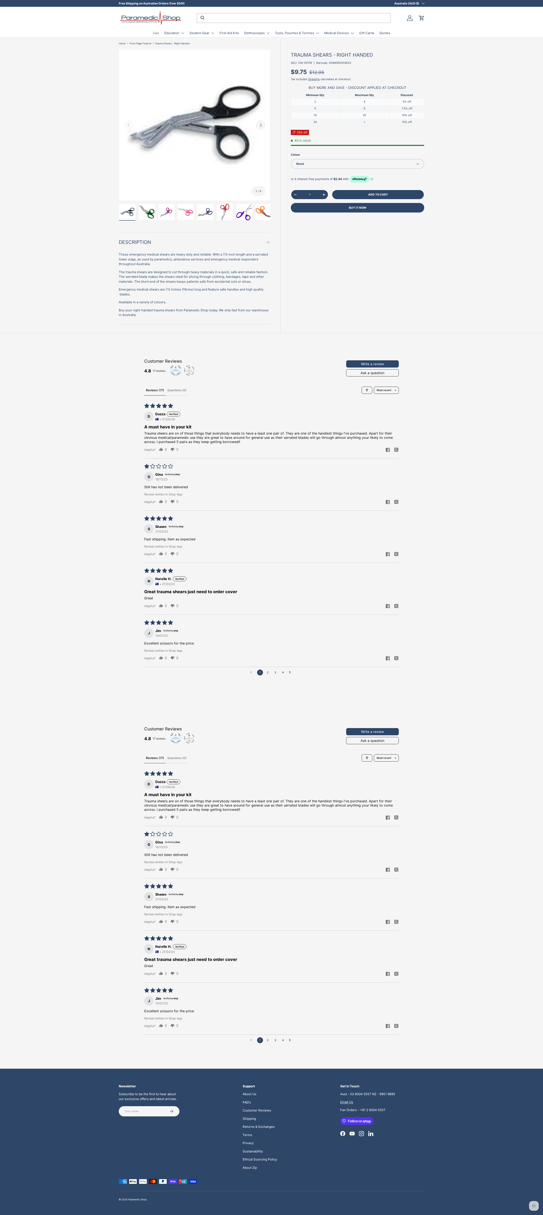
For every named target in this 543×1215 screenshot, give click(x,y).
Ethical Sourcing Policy (260, 1159)
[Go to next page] (291, 672)
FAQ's (247, 1102)
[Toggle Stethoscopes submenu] (268, 33)
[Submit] (202, 18)
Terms (247, 1135)
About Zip (250, 1168)
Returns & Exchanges (259, 1127)
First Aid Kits (229, 33)
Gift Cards (366, 33)
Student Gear (199, 33)
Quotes (384, 33)
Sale (156, 33)
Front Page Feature (140, 43)
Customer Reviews (257, 1110)
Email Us (346, 1102)
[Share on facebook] (387, 450)
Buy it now (357, 207)
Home (122, 43)
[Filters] (367, 390)
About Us (249, 1094)
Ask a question (372, 373)
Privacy (248, 1143)
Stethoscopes (254, 33)
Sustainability (253, 1151)
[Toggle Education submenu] (182, 33)
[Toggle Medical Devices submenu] (352, 33)
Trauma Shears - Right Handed (172, 43)
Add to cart (378, 194)
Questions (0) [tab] (176, 390)
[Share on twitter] (396, 450)
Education (171, 33)
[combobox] (294, 18)
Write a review (372, 364)
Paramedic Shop (137, 1199)
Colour (295, 154)
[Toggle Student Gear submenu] (212, 33)
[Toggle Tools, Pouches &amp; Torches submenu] (317, 33)
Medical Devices (336, 33)
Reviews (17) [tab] (155, 390)
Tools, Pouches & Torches (294, 33)
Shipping (314, 79)
